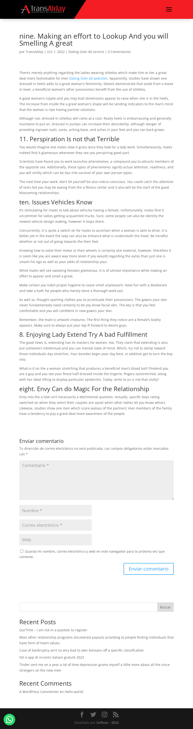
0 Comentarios (119, 51)
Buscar (165, 607)
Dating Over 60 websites (88, 78)
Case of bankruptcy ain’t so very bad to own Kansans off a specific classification (81, 650)
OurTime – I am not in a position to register (53, 630)
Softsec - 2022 (107, 722)
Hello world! (74, 691)
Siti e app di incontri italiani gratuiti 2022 (51, 657)
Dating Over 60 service (86, 51)
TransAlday (34, 51)
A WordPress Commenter (39, 691)
